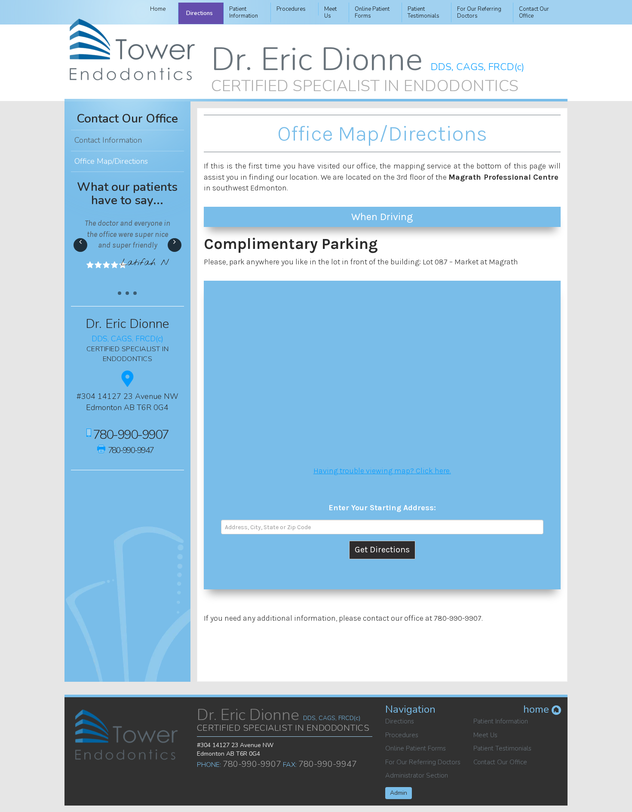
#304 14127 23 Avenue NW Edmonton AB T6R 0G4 (127, 402)
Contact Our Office (127, 118)
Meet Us (485, 735)
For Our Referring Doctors (422, 762)
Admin (398, 793)
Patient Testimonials (502, 748)
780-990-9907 (458, 618)
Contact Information (108, 140)
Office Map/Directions (111, 161)
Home (158, 9)
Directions (199, 13)
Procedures (291, 9)
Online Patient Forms (415, 748)
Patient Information (500, 721)
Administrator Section (416, 775)
